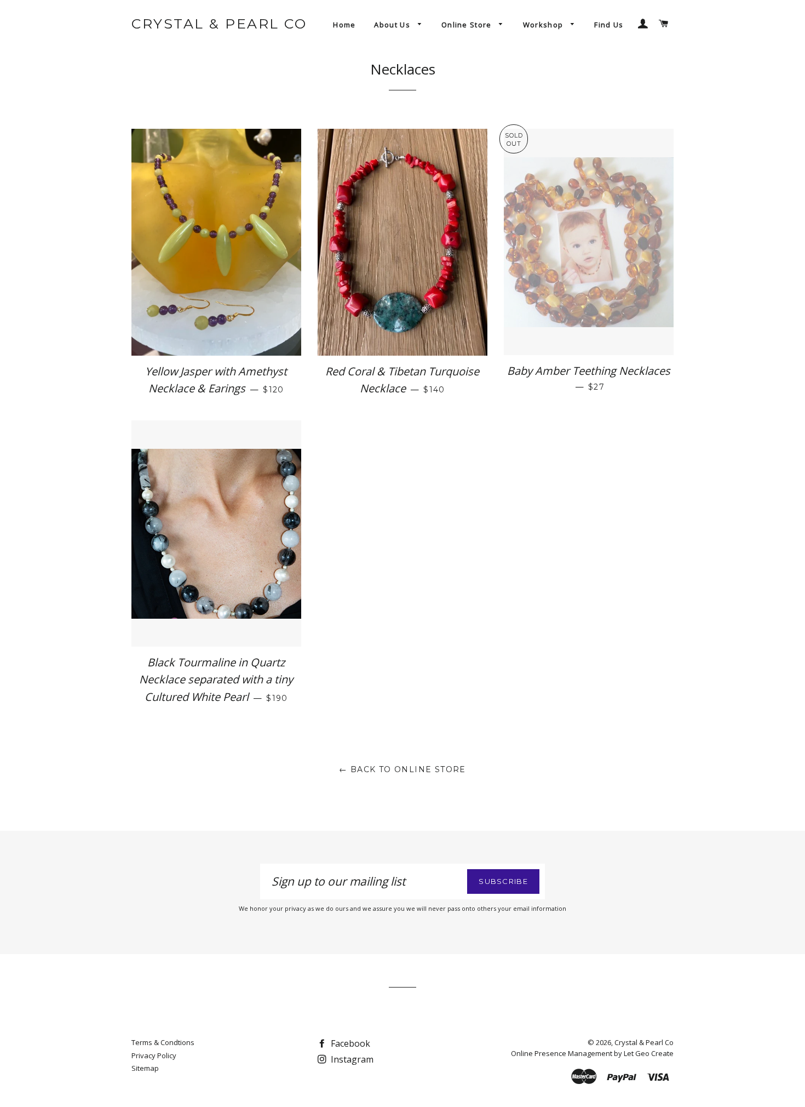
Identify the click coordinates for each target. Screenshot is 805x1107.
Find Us (608, 25)
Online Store (467, 25)
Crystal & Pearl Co (219, 23)
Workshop (544, 25)
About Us (393, 25)
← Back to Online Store (402, 769)
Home (344, 25)
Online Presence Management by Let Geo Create (592, 1053)
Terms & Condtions (162, 1042)
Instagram (351, 1059)
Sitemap (145, 1068)
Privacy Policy (153, 1055)
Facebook (349, 1043)
